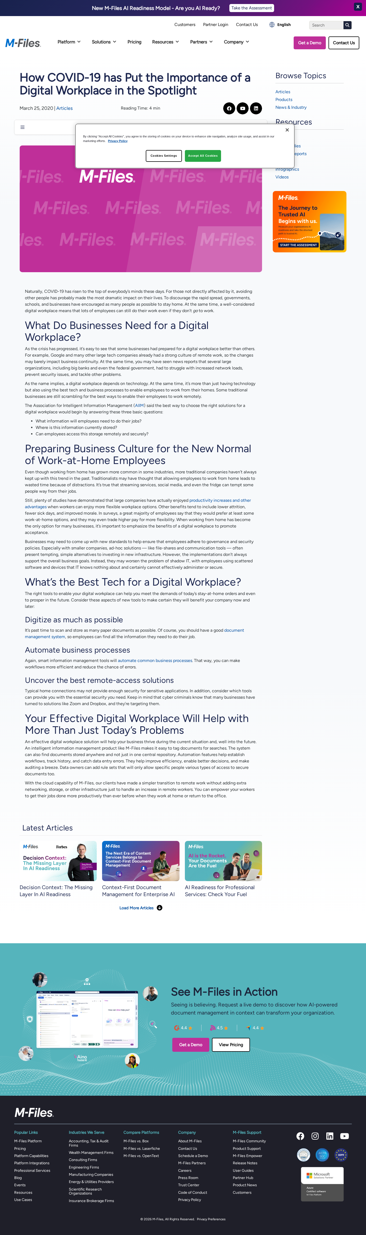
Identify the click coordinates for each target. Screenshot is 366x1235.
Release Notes (245, 1163)
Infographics (287, 169)
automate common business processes (155, 660)
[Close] (287, 130)
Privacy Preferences (211, 1219)
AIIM (139, 405)
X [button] (358, 6)
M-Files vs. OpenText (141, 1156)
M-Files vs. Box (136, 1141)
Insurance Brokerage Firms (91, 1201)
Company (234, 41)
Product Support (247, 1148)
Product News (245, 1185)
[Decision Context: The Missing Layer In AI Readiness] (58, 861)
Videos (282, 176)
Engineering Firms (84, 1167)
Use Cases (23, 1199)
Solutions (101, 41)
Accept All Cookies (203, 155)
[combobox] (280, 24)
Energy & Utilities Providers (91, 1182)
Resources (162, 41)
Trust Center (188, 1185)
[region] (185, 146)
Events (20, 1185)
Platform (66, 41)
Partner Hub (243, 1178)
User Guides (243, 1170)
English (284, 24)
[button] (300, 1136)
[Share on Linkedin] (256, 108)
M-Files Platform (28, 1141)
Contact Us (247, 24)
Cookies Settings (164, 155)
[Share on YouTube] (243, 108)
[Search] (347, 25)
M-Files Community (249, 1141)
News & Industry (291, 107)
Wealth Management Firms (91, 1152)
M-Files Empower (247, 1156)
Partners (198, 41)
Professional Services (32, 1170)
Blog (18, 1178)
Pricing (134, 41)
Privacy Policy (189, 1199)
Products (283, 99)
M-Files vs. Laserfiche (142, 1148)
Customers (184, 24)
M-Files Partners (192, 1163)
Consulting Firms (83, 1160)
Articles (64, 108)
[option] (280, 24)
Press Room (188, 1178)
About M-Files (190, 1141)
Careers (185, 1170)
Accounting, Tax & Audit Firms (89, 1143)
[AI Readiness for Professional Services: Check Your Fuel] (223, 861)
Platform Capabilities (31, 1156)
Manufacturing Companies (91, 1174)
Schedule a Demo (193, 1156)
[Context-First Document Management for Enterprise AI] (140, 861)
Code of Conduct (192, 1192)
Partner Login (215, 24)
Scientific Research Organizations (85, 1191)
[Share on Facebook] (229, 108)
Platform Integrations (32, 1163)
